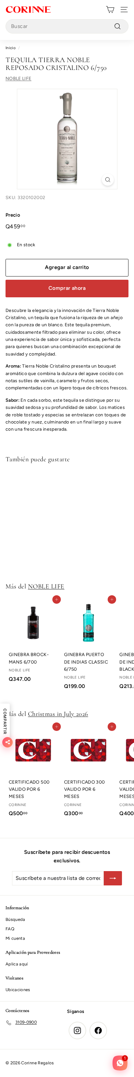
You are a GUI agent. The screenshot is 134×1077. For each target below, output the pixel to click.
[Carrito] (110, 9)
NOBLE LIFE (19, 78)
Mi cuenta (15, 938)
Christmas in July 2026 (58, 714)
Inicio (11, 48)
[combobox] (67, 26)
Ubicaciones (18, 989)
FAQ (10, 928)
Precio (13, 215)
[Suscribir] (113, 878)
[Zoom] (108, 180)
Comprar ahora (67, 288)
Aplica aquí (17, 964)
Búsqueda (15, 919)
